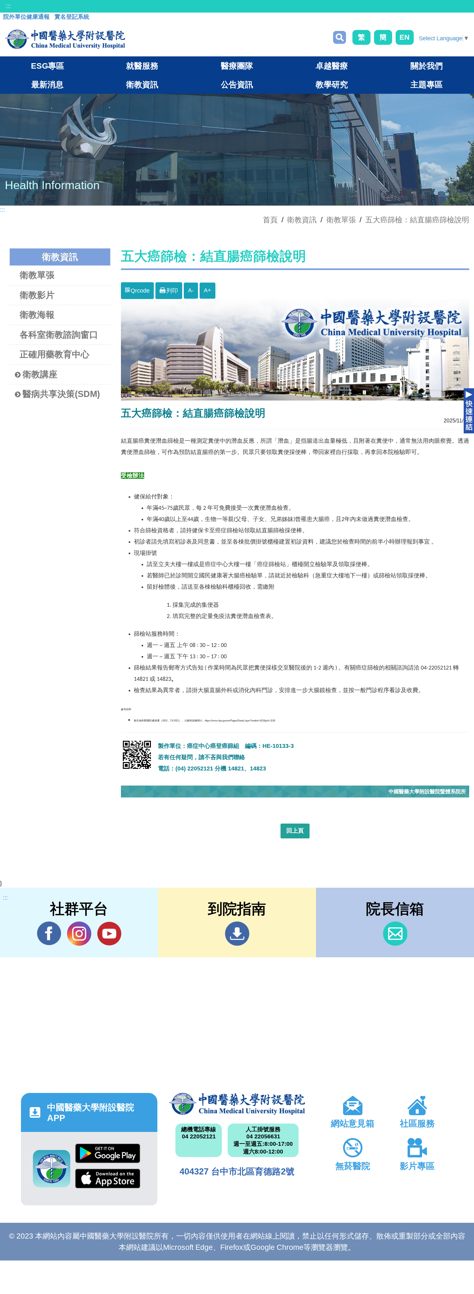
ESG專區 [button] (47, 65)
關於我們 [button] (426, 65)
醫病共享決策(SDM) (61, 394)
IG (79, 934)
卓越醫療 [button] (332, 65)
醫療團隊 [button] (237, 65)
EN (405, 37)
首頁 (270, 220)
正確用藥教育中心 (54, 354)
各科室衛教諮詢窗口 (59, 335)
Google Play (107, 1156)
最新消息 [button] (47, 84)
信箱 (395, 934)
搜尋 (339, 37)
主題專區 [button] (426, 84)
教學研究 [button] (332, 84)
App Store (107, 1181)
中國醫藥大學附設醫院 (237, 1104)
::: (8, 6)
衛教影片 (37, 295)
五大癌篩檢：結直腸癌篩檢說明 (417, 220)
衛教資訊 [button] (142, 84)
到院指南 (237, 934)
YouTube (109, 934)
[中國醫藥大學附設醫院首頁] (65, 39)
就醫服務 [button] (142, 65)
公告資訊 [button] (237, 84)
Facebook (49, 934)
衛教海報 (37, 315)
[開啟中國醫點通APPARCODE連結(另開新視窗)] (51, 1168)
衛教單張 (341, 220)
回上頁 (295, 830)
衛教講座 (40, 374)
